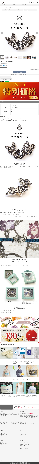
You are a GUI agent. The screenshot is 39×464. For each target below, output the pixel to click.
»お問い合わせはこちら (23, 422)
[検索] (35, 2)
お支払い (2, 411)
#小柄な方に (30, 9)
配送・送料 (22, 411)
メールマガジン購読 (23, 434)
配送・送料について (3, 443)
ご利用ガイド (28, 417)
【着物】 (4, 4)
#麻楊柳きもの (10, 9)
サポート (2, 440)
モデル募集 (2, 456)
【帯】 (14, 4)
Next (37, 33)
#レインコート (36, 9)
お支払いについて (3, 444)
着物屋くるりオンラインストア (2, 3)
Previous (2, 33)
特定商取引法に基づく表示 (4, 458)
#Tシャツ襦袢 (4, 9)
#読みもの (25, 9)
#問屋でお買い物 (20, 9)
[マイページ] (31, 2)
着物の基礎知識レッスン (4, 435)
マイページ (22, 430)
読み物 (2, 430)
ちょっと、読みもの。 (4, 433)
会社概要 (21, 440)
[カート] (33, 2)
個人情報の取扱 (2, 460)
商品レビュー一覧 (23, 435)
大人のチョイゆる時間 (4, 434)
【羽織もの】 (24, 4)
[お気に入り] (30, 2)
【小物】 (34, 4)
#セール (15, 9)
